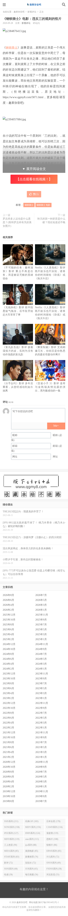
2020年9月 (41, 767)
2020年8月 (8, 771)
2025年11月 (41, 614)
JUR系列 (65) (31, 868)
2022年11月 (41, 703)
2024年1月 (41, 668)
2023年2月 (8, 698)
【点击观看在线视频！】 (34, 179)
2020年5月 (41, 776)
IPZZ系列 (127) (11, 833)
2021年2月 (8, 757)
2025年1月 (41, 639)
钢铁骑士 (12, 47)
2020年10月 (9, 767)
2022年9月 (41, 708)
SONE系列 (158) (12, 827)
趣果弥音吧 (34, 4)
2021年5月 (41, 747)
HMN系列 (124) (32, 833)
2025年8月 (8, 624)
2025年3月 (41, 634)
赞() (36, 194)
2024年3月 (41, 663)
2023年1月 (41, 698)
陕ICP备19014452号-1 (48, 902)
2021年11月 (41, 732)
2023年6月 (8, 688)
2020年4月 (8, 781)
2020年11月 (41, 762)
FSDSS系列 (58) (54, 868)
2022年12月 (9, 703)
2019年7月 (41, 801)
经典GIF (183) (31, 821)
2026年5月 (41, 600)
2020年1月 (41, 786)
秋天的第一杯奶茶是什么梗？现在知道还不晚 (51, 220)
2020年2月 (8, 786)
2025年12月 (9, 614)
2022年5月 (41, 717)
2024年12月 (9, 644)
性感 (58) (8, 874)
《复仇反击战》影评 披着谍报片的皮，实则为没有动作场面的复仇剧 (18, 351)
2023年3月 (41, 693)
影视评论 (32, 12)
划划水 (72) (30, 862)
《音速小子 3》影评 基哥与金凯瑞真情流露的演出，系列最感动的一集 (50, 387)
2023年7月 (41, 683)
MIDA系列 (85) (11, 851)
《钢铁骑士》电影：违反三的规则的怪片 (32, 19)
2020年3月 (41, 781)
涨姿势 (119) (52, 833)
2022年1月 (41, 727)
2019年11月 (41, 791)
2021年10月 (9, 737)
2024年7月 (41, 654)
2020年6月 (8, 776)
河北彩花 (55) (52, 874)
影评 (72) (8, 862)
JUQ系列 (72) (52, 856)
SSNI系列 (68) (11, 868)
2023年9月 (41, 678)
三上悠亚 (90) (10, 845)
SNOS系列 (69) (53, 862)
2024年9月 (41, 649)
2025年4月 (8, 634)
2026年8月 (8, 595)
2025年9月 (41, 619)
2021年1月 (41, 757)
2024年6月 (8, 659)
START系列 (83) (11, 856)
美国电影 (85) (31, 851)
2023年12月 (9, 673)
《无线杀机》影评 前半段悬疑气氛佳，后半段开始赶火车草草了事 (18, 311)
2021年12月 (9, 732)
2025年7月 (41, 624)
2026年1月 (41, 609)
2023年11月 (41, 673)
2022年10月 (9, 708)
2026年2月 (8, 609)
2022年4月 (8, 722)
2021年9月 (41, 737)
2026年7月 (41, 595)
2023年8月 (8, 683)
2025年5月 (41, 629)
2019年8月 (8, 801)
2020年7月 (41, 771)
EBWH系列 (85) (53, 851)
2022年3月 (41, 722)
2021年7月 (41, 742)
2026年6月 (8, 600)
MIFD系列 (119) (11, 839)
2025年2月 (8, 639)
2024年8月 (8, 654)
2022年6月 (8, 717)
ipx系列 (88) (30, 845)
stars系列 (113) (32, 839)
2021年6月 (8, 747)
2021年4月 (8, 752)
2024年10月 (9, 649)
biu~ (56, 425)
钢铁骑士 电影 (43, 205)
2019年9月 (41, 796)
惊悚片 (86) (51, 845)
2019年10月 (9, 796)
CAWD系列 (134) (54, 827)
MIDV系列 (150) (33, 827)
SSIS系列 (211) (11, 821)
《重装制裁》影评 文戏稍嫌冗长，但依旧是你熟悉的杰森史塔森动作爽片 (50, 351)
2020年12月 (9, 762)
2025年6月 (8, 629)
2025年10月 (9, 619)
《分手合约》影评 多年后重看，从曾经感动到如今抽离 (18, 387)
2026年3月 (41, 605)
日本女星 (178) (53, 821)
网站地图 (33, 902)
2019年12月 (9, 791)
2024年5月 (41, 659)
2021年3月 (41, 752)
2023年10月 (9, 678)
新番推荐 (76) (31, 856)
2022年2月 (8, 727)
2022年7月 (41, 713)
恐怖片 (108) (52, 839)
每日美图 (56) (31, 874)
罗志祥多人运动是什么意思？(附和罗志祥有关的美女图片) (17, 222)
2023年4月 (8, 693)
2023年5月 (41, 688)
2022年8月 (8, 713)
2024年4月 (8, 663)
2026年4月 (8, 605)
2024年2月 (8, 668)
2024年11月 (41, 644)
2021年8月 (8, 742)
